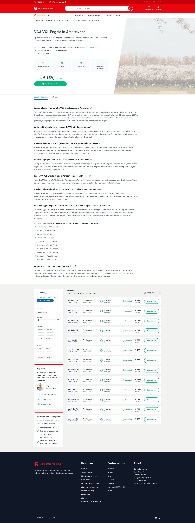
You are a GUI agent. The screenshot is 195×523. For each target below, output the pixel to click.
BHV (109, 476)
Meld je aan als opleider (89, 476)
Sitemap (84, 498)
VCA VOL (68, 20)
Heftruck (111, 483)
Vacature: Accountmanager (91, 502)
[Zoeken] (130, 8)
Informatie (55, 97)
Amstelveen (96, 20)
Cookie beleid (86, 494)
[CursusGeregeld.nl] (55, 464)
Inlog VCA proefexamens (90, 483)
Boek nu (93, 47)
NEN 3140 (111, 480)
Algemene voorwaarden (89, 487)
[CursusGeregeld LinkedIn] (159, 518)
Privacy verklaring (87, 491)
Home (38, 20)
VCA (58, 20)
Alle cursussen (86, 472)
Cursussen (48, 20)
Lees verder (80, 41)
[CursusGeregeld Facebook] (153, 518)
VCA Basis (111, 469)
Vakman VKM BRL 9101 (116, 487)
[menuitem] (79, 15)
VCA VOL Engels (81, 20)
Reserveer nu (151, 301)
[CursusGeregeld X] (156, 518)
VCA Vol (111, 472)
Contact (84, 469)
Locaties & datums (41, 97)
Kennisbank (85, 480)
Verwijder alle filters (52, 297)
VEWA (110, 491)
